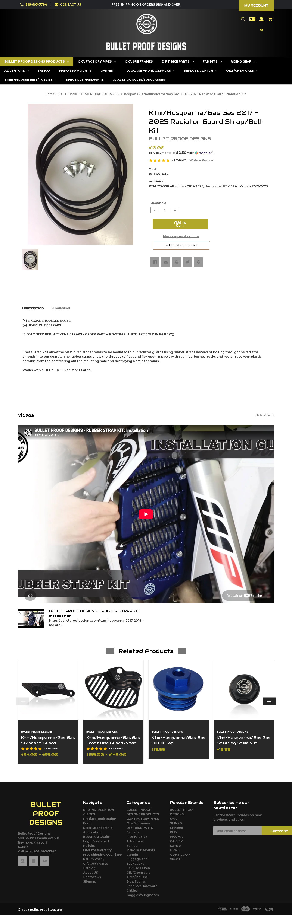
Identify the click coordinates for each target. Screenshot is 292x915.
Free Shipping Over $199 (102, 855)
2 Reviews (61, 308)
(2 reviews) (179, 160)
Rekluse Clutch (138, 868)
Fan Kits (133, 832)
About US (90, 872)
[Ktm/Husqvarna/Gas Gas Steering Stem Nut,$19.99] (244, 690)
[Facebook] (155, 262)
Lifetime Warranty (97, 850)
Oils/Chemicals (138, 872)
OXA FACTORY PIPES (143, 819)
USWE (175, 850)
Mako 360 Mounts (141, 850)
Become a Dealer (96, 837)
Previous (22, 701)
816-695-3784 (36, 4)
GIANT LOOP (180, 855)
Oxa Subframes (138, 823)
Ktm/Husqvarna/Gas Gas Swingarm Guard (48, 740)
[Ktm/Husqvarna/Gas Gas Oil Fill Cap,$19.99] (179, 690)
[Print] (177, 262)
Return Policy (93, 859)
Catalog (89, 868)
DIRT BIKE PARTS (140, 828)
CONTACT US (70, 4)
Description (33, 308)
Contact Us (92, 877)
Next (269, 701)
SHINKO (176, 823)
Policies (89, 846)
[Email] (166, 262)
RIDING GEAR (137, 837)
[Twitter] (188, 262)
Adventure (135, 841)
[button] (211, 153)
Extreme (176, 828)
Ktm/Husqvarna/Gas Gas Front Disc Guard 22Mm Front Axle (113, 743)
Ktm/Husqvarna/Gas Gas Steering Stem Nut (243, 740)
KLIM (174, 832)
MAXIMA (176, 837)
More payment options (181, 236)
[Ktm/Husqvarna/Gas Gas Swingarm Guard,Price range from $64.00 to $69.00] (48, 690)
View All (176, 859)
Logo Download (96, 841)
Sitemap (89, 881)
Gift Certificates (95, 863)
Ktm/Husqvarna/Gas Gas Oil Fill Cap (178, 740)
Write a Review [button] (201, 160)
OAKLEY (176, 841)
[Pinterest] (198, 262)
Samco (132, 846)
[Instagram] (22, 861)
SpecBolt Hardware (142, 886)
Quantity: (158, 203)
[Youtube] (45, 861)
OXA (173, 819)
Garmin (132, 855)
